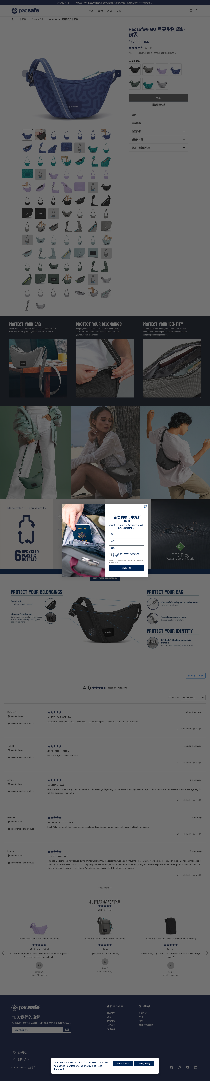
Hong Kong (144, 1063)
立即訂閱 (126, 567)
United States (123, 1063)
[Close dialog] (145, 506)
